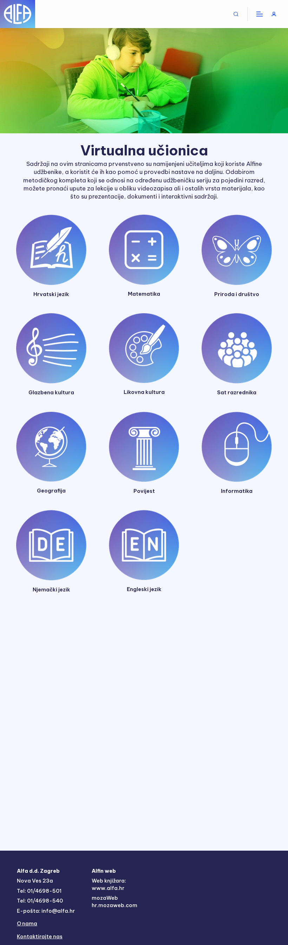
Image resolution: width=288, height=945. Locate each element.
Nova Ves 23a (35, 880)
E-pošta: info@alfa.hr (46, 910)
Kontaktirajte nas (40, 936)
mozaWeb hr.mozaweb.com (114, 901)
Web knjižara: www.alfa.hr (109, 884)
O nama (27, 923)
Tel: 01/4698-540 (40, 900)
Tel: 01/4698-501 (39, 890)
